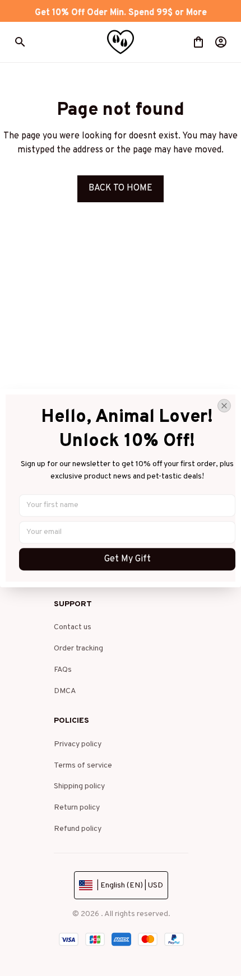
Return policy (77, 807)
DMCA (65, 691)
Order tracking (78, 648)
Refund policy (77, 829)
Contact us (72, 627)
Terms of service (83, 765)
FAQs (63, 670)
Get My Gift (127, 559)
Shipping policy (79, 786)
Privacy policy (77, 744)
